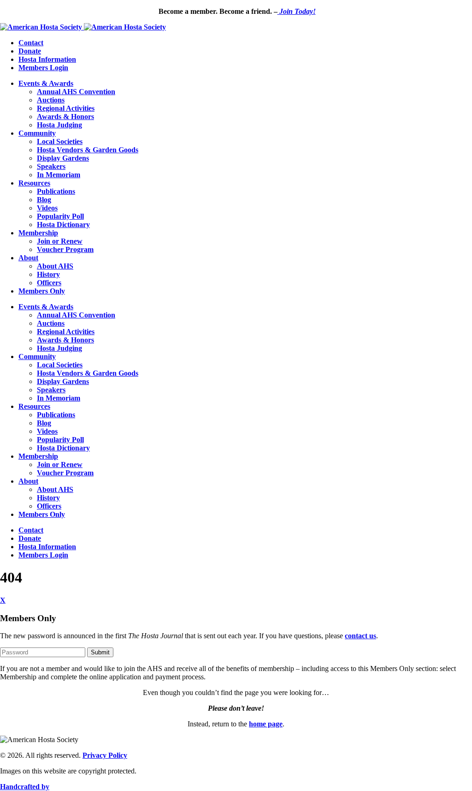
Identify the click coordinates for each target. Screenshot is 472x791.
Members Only (41, 291)
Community (37, 133)
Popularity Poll (60, 216)
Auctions (51, 100)
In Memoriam (58, 175)
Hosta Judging (59, 125)
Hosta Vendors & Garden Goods (87, 150)
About (28, 258)
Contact (30, 43)
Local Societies (60, 141)
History (48, 274)
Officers (49, 283)
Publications (56, 191)
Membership (38, 233)
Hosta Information (47, 59)
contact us (360, 636)
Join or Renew (60, 241)
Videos (47, 208)
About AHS (55, 266)
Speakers (51, 166)
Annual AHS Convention (76, 92)
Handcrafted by (24, 787)
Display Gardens (63, 158)
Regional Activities (65, 108)
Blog (44, 200)
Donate (29, 51)
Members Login (43, 68)
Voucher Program (65, 249)
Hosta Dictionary (63, 224)
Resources (34, 183)
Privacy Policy (105, 755)
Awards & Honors (65, 116)
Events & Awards (45, 83)
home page (266, 724)
